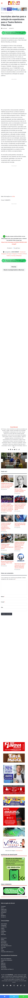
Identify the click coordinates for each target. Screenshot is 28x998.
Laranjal (2, 929)
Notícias (7, 12)
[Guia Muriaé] (14, 3)
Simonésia (3, 947)
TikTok (24, 253)
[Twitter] (13, 449)
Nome (3, 596)
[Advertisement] (14, 94)
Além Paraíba (4, 923)
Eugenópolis (4, 910)
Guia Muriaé (4, 28)
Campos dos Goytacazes (6, 960)
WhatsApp (19, 255)
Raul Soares (3, 942)
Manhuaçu (3, 934)
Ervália (2, 932)
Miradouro (3, 915)
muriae (14, 266)
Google (9, 253)
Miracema (3, 964)
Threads (20, 253)
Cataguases (3, 925)
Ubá (2, 948)
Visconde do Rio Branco (6, 951)
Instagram (3, 253)
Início (3, 12)
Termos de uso (8, 976)
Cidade (11, 12)
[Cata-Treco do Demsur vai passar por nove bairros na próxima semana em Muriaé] (21, 557)
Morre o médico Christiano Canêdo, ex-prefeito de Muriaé (20, 490)
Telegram (14, 253)
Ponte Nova (3, 941)
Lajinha (2, 928)
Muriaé (2, 917)
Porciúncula (3, 967)
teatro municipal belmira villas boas (14, 270)
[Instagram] (17, 449)
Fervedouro (3, 912)
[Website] (9, 449)
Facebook (22, 252)
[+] (5, 917)
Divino (2, 907)
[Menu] (2, 3)
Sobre (3, 976)
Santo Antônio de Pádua (6, 969)
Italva (2, 961)
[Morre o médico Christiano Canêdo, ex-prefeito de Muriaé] (21, 481)
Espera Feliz (3, 909)
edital (13, 196)
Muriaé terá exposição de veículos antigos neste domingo (7, 563)
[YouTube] (15, 449)
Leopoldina (3, 931)
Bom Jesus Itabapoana (6, 958)
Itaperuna (3, 963)
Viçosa (2, 950)
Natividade (3, 966)
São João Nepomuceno (6, 945)
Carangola (3, 906)
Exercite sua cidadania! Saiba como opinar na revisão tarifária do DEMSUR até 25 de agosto (20, 506)
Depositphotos (19, 850)
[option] (14, 460)
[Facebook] (11, 449)
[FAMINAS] (14, 9)
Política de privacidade (18, 976)
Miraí (2, 913)
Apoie (25, 976)
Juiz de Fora (4, 926)
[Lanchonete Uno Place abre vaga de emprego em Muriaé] (21, 518)
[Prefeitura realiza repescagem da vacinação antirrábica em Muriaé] (7, 538)
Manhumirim (4, 938)
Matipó (2, 939)
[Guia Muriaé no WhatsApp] (14, 32)
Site (2, 607)
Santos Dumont (4, 944)
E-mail (3, 602)
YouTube (13, 255)
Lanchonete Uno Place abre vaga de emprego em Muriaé (20, 524)
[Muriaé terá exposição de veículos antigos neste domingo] (7, 556)
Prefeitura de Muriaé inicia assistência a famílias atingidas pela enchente (13, 464)
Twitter (8, 255)
